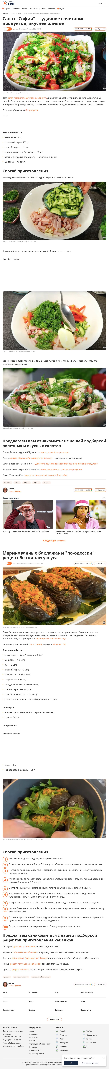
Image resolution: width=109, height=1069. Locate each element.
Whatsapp (64, 1050)
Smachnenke (35, 644)
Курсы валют (34, 1050)
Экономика (34, 9)
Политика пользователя (13, 1031)
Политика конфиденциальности (12, 1035)
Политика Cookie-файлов (13, 1046)
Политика (59, 1010)
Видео (61, 9)
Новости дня (8, 1010)
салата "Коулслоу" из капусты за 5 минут (31, 457)
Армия (24, 9)
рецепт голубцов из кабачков (25, 963)
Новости (16, 9)
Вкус (13, 13)
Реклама (33, 1040)
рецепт (26, 483)
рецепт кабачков (20, 969)
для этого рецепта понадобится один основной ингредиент (66, 463)
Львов (31, 1001)
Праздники (85, 1010)
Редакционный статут (12, 1040)
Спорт (43, 9)
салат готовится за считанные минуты (27, 97)
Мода (82, 1001)
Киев (5, 1001)
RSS (87, 1046)
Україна (7, 9)
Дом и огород (86, 992)
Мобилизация (60, 1001)
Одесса (32, 1010)
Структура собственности (40, 1044)
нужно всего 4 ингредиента (54, 452)
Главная (5, 13)
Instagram (64, 1043)
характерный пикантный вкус (51, 638)
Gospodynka (31, 110)
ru (99, 3)
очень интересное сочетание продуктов (60, 469)
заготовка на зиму (21, 977)
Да (71, 1063)
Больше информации (90, 1063)
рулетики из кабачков (24, 946)
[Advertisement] (41, 122)
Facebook (63, 1046)
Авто (5, 992)
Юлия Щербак (15, 491)
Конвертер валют (36, 1053)
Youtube (63, 1031)
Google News (91, 1035)
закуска (46, 483)
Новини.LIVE (59, 644)
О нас (31, 1031)
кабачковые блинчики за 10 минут (30, 958)
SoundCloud (91, 1043)
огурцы (36, 483)
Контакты (33, 1037)
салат (17, 483)
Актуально (33, 992)
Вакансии (33, 1034)
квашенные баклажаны (40, 977)
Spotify (89, 1039)
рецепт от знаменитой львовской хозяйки (45, 475)
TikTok (89, 1031)
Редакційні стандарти (12, 1043)
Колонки (51, 9)
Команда (33, 1047)
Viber (62, 1039)
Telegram (63, 1035)
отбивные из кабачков (24, 952)
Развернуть (54, 1019)
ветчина (7, 483)
